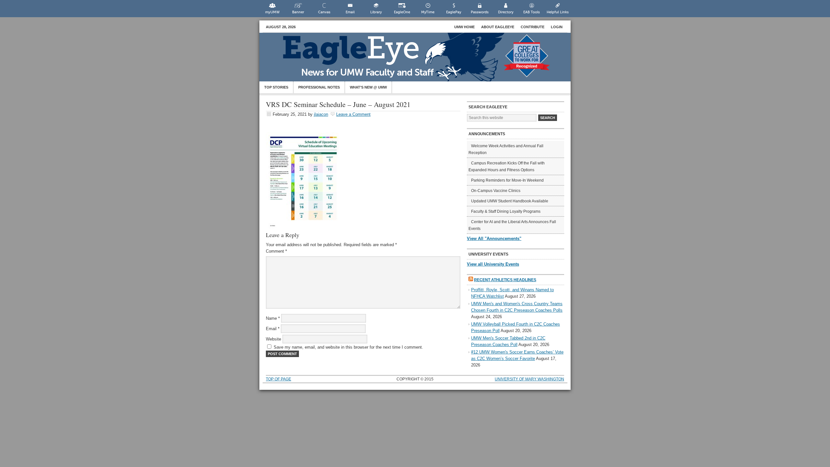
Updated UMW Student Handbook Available (509, 201)
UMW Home (464, 27)
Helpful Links (558, 12)
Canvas (324, 12)
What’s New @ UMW (368, 87)
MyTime (427, 12)
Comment (276, 251)
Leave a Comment (353, 114)
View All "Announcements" (494, 238)
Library (376, 12)
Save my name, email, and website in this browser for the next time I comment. (348, 347)
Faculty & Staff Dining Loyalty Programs (505, 211)
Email (350, 12)
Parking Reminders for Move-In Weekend (507, 180)
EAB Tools (531, 12)
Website (273, 339)
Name (273, 318)
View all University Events (493, 264)
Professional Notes (319, 87)
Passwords (480, 12)
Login (557, 27)
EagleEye (421, 60)
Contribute (532, 27)
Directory (506, 12)
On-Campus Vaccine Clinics (495, 190)
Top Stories (276, 87)
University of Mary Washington (529, 379)
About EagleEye (497, 27)
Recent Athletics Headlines (505, 280)
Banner (298, 12)
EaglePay (453, 12)
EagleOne (402, 12)
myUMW (272, 12)
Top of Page (278, 379)
